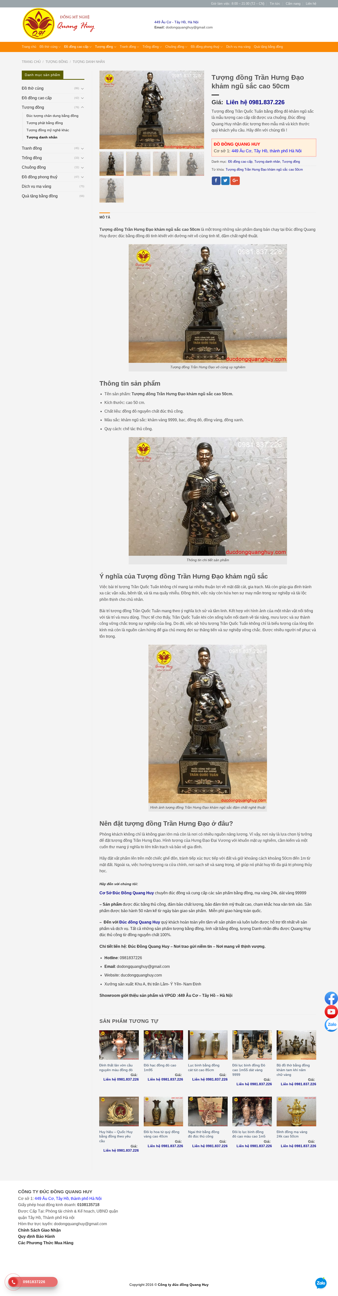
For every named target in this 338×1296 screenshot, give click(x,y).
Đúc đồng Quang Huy (139, 922)
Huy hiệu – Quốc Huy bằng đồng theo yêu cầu (116, 1136)
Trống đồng (151, 47)
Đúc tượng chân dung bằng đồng (52, 116)
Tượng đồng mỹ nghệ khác (47, 130)
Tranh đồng (128, 47)
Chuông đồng (174, 47)
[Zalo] (331, 1025)
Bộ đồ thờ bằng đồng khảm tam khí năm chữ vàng (293, 1069)
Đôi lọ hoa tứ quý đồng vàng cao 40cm (161, 1134)
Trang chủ (29, 47)
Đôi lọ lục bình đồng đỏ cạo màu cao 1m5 (249, 1134)
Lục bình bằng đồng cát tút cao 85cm (203, 1067)
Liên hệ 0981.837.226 (255, 102)
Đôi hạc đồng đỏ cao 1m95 (160, 1067)
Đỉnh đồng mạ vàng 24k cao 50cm (292, 1134)
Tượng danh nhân (89, 62)
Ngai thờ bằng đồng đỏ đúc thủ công (203, 1134)
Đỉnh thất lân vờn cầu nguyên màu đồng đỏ (116, 1067)
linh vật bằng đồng (222, 928)
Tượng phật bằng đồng (44, 123)
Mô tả (104, 217)
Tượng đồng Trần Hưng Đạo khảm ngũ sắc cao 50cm (264, 169)
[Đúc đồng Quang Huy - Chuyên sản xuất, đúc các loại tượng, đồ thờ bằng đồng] (59, 24)
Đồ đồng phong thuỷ (205, 47)
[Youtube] (331, 1011)
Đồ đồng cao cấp (76, 47)
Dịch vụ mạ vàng (238, 47)
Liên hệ (311, 3)
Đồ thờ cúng (48, 47)
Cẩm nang (293, 3)
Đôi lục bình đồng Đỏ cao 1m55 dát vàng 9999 (248, 1069)
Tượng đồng (104, 47)
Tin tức (275, 3)
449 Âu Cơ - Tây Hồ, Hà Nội (176, 22)
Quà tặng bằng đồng (268, 47)
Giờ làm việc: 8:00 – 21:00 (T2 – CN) (237, 3)
